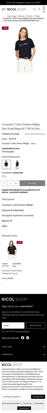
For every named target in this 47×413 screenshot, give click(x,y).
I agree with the (16, 331)
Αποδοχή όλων (38, 397)
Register (35, 325)
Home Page (11, 16)
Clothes (29, 16)
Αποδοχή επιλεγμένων (11, 397)
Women (21, 16)
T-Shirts (37, 16)
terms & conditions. (22, 331)
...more (32, 143)
